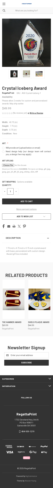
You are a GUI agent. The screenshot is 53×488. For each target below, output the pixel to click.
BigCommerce (31, 476)
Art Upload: (8, 161)
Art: (4, 143)
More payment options (26, 209)
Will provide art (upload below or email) (23, 148)
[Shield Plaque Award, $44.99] (39, 299)
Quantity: (7, 185)
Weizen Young (30, 481)
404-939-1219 (27, 431)
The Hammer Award (11, 322)
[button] (35, 113)
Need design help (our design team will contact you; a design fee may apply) (28, 153)
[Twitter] (19, 226)
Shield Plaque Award (38, 322)
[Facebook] (3, 226)
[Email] (8, 226)
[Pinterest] (24, 226)
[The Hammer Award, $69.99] (13, 299)
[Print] (14, 226)
